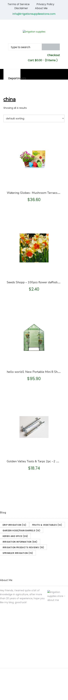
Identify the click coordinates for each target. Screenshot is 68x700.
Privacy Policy (45, 4)
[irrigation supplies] (34, 31)
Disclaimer (21, 8)
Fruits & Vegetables (47, 524)
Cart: (35, 60)
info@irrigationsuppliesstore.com (34, 14)
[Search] (51, 47)
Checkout (53, 55)
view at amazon (34, 182)
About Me (41, 8)
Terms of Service (19, 4)
